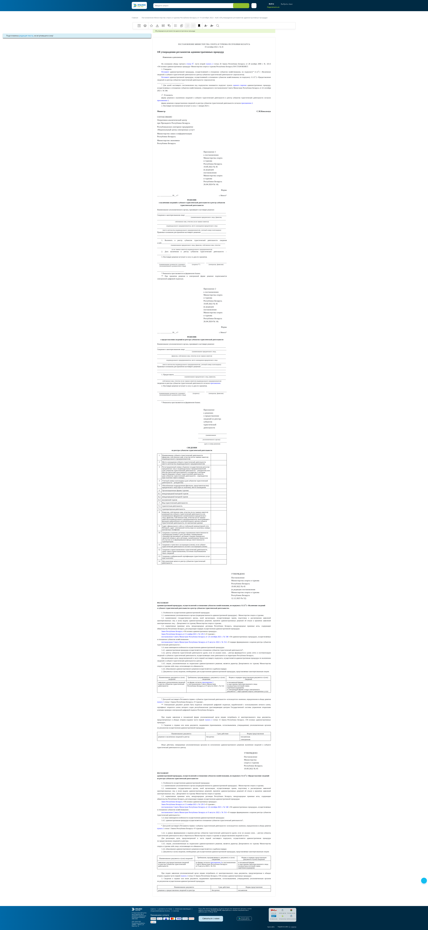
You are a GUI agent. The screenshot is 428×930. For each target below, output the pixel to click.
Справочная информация (183, 909)
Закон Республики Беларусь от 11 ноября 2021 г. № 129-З (183, 634)
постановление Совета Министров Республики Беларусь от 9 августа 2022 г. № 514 (194, 642)
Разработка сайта (283, 927)
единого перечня (239, 85)
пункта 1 (160, 702)
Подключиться (273, 7)
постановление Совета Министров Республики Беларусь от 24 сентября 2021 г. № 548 (194, 637)
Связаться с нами (210, 918)
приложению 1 (163, 100)
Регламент (165, 72)
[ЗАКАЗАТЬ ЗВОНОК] (424, 881)
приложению (215, 383)
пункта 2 (209, 64)
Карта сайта (270, 927)
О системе (176, 911)
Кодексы (153, 909)
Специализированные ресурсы (160, 911)
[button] (253, 5)
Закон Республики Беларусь (172, 631)
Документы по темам (165, 909)
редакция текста (26, 35)
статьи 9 (190, 64)
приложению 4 (216, 862)
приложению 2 (247, 103)
